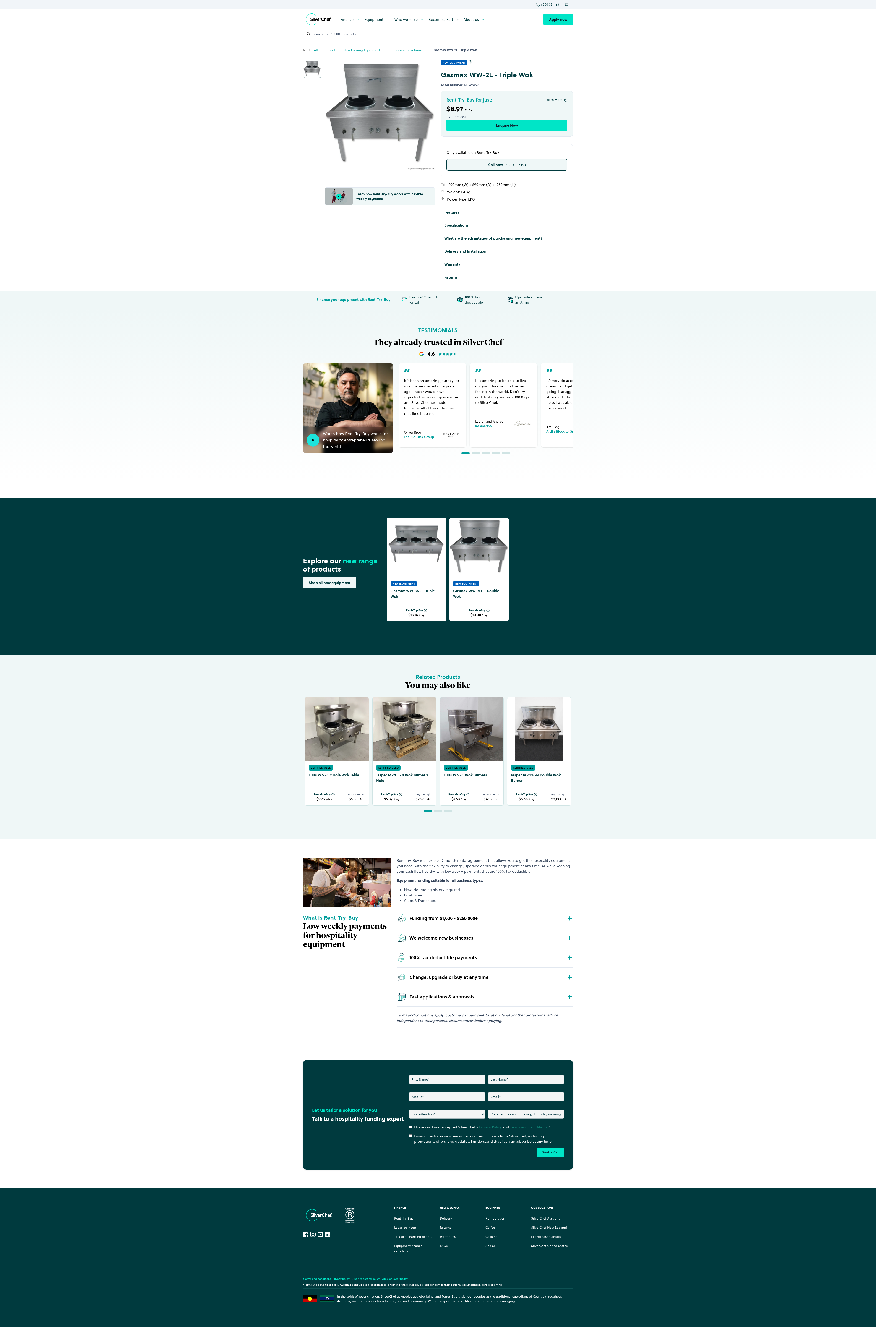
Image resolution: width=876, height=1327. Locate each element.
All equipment (324, 50)
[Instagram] (313, 1234)
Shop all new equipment (329, 582)
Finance (347, 19)
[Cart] (567, 4)
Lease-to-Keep (405, 1227)
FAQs (444, 1245)
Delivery (446, 1218)
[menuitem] (350, 19)
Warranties (448, 1236)
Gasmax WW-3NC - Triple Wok (413, 593)
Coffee (490, 1227)
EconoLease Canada (546, 1236)
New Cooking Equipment (361, 50)
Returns (445, 1227)
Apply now (558, 19)
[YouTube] (320, 1234)
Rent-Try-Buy (414, 610)
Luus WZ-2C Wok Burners (465, 775)
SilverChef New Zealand (549, 1227)
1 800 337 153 (550, 4)
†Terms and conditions (317, 1279)
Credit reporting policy (366, 1279)
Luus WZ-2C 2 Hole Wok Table (334, 775)
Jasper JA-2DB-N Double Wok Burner (536, 778)
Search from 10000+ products (334, 34)
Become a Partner (444, 19)
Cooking (491, 1236)
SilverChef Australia (545, 1218)
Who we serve (406, 19)
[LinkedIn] (327, 1234)
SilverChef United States (549, 1245)
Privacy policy (341, 1279)
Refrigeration (495, 1218)
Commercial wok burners (406, 50)
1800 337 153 (507, 164)
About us (471, 19)
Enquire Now (507, 125)
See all (490, 1245)
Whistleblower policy (395, 1279)
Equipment (374, 19)
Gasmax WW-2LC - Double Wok (476, 593)
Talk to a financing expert (413, 1236)
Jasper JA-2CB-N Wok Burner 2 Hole (402, 778)
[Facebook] (305, 1234)
